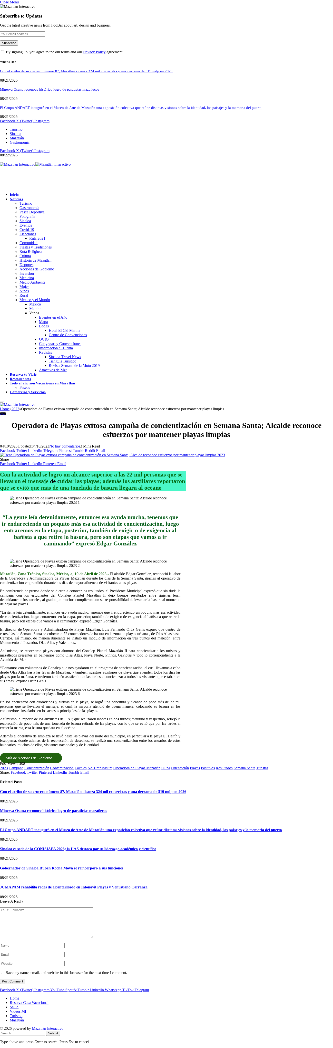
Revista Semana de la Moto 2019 (74, 365)
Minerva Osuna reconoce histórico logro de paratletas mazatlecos (49, 89)
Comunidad (29, 243)
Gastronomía (19, 142)
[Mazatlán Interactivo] (35, 164)
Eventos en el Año (53, 317)
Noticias (16, 199)
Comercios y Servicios (28, 392)
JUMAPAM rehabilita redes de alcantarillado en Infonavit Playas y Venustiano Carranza (73, 887)
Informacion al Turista (56, 348)
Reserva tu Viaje (23, 374)
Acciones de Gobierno (37, 269)
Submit (53, 1033)
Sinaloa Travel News (65, 357)
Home (14, 998)
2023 (3, 413)
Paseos (25, 387)
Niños (24, 291)
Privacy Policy (94, 52)
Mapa (43, 322)
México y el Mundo (35, 300)
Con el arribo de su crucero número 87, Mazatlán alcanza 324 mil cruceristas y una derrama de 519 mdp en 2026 (86, 71)
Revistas (45, 352)
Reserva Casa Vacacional (29, 1002)
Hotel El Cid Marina (64, 330)
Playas (195, 768)
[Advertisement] (88, 178)
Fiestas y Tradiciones (36, 247)
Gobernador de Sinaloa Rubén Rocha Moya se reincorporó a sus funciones (61, 868)
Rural (24, 295)
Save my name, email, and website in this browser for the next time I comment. (66, 973)
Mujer (24, 287)
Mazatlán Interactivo (47, 1028)
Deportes (26, 265)
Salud (14, 1007)
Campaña (16, 768)
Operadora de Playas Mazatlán (136, 768)
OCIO (44, 339)
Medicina (27, 278)
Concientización (36, 768)
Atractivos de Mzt (53, 370)
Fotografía (27, 216)
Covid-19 (27, 230)
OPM (165, 768)
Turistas (262, 768)
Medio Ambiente (32, 282)
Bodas (44, 326)
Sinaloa (15, 134)
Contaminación (62, 768)
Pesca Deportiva (32, 212)
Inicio (14, 195)
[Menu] (2, 401)
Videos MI (18, 1011)
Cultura (25, 256)
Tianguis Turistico (62, 361)
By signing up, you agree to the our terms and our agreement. (64, 52)
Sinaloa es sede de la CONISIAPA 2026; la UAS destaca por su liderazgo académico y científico (78, 849)
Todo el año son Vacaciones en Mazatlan (42, 383)
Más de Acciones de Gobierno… (31, 758)
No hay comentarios (64, 446)
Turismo (16, 129)
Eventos (26, 225)
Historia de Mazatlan (35, 260)
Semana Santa (244, 768)
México (35, 304)
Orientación (180, 768)
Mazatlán (17, 138)
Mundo (34, 308)
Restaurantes (20, 379)
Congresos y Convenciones (60, 344)
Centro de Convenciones (68, 335)
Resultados (224, 768)
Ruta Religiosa (31, 251)
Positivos (208, 768)
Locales (81, 768)
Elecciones (28, 234)
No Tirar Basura (100, 768)
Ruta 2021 (37, 238)
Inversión (27, 273)
